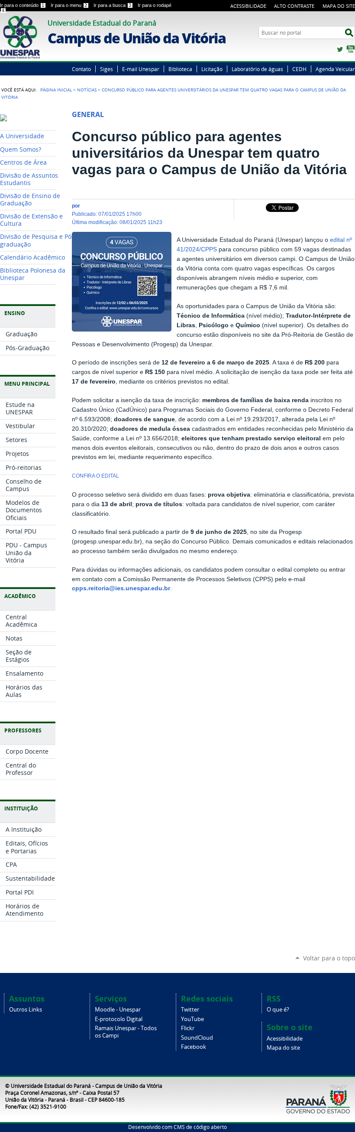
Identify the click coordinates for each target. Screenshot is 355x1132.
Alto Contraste (294, 6)
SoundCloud (197, 1037)
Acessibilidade (248, 6)
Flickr (187, 1028)
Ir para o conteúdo (22, 5)
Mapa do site (283, 1047)
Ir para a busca (112, 5)
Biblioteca (180, 68)
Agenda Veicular (335, 68)
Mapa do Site (339, 6)
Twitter (340, 49)
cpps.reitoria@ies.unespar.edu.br (121, 588)
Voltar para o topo (329, 958)
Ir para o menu (69, 5)
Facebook (193, 1047)
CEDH (299, 68)
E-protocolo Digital (118, 1019)
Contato (81, 68)
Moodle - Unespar (118, 1009)
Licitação (212, 68)
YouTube (350, 49)
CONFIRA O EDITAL (95, 476)
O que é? (278, 1009)
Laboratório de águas (257, 68)
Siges (106, 68)
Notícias (87, 90)
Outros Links (25, 1009)
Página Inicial (56, 90)
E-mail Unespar (140, 68)
